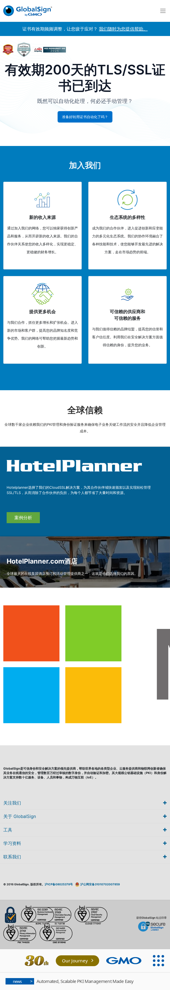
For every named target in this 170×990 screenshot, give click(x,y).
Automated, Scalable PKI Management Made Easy (73, 981)
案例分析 (23, 517)
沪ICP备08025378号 (59, 884)
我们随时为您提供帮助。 (123, 29)
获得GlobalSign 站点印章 (151, 917)
